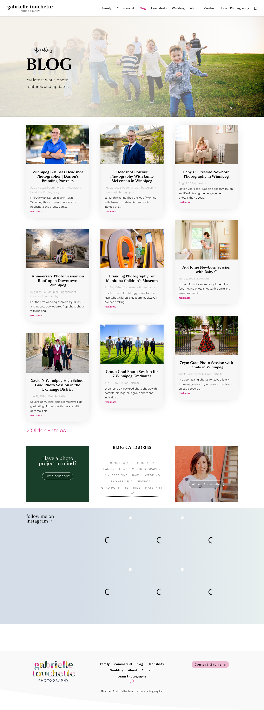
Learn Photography (235, 8)
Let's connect (57, 476)
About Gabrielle (206, 484)
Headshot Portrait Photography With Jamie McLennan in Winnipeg (132, 177)
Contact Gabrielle (210, 664)
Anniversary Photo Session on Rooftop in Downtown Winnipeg (58, 281)
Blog (142, 8)
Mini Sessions (116, 475)
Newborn (202, 183)
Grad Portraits (56, 396)
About (194, 8)
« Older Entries (46, 430)
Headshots (159, 8)
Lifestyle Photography (44, 296)
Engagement (68, 292)
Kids (137, 488)
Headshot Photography (45, 192)
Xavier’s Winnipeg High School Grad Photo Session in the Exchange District (58, 385)
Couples (53, 292)
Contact (210, 8)
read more (36, 211)
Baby (136, 475)
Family (106, 8)
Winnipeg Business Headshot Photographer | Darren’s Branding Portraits (57, 177)
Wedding (178, 8)
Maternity (154, 488)
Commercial (125, 8)
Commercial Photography (64, 188)
